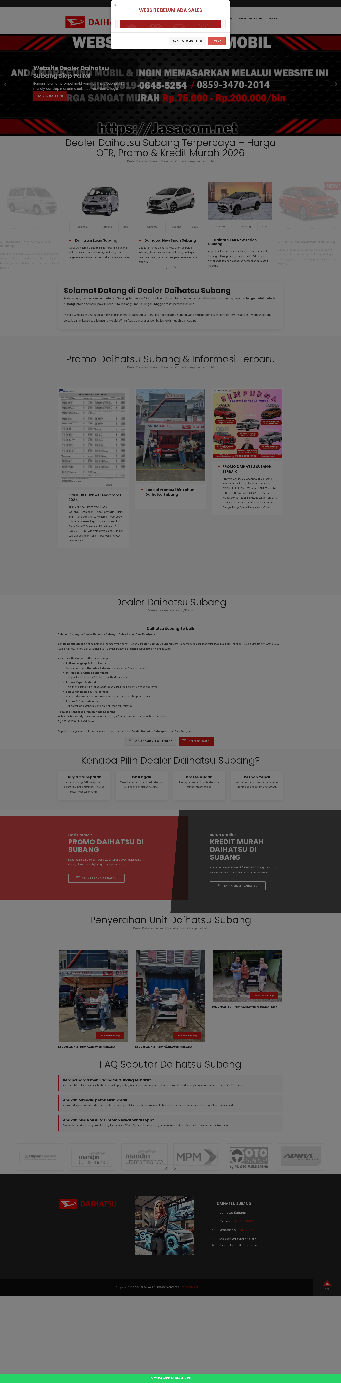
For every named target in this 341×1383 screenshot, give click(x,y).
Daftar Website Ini (188, 40)
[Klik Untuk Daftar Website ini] (170, 24)
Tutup (216, 40)
